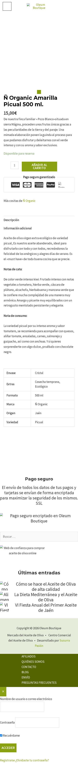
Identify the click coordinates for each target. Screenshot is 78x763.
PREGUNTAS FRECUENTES (39, 683)
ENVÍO (26, 677)
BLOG (25, 672)
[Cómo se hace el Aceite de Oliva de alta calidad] (4, 585)
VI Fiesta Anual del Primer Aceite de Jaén (46, 607)
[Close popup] (3, 691)
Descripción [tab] (11, 220)
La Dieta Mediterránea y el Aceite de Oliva (45, 597)
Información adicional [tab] (18, 228)
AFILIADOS (29, 656)
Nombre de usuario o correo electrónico (26, 699)
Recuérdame (11, 735)
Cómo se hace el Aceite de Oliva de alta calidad (46, 586)
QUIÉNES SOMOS (33, 662)
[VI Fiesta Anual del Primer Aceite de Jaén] (4, 606)
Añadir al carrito (39, 166)
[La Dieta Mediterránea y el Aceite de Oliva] (4, 596)
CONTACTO (29, 667)
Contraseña (7, 722)
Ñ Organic (29, 201)
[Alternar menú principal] (7, 6)
